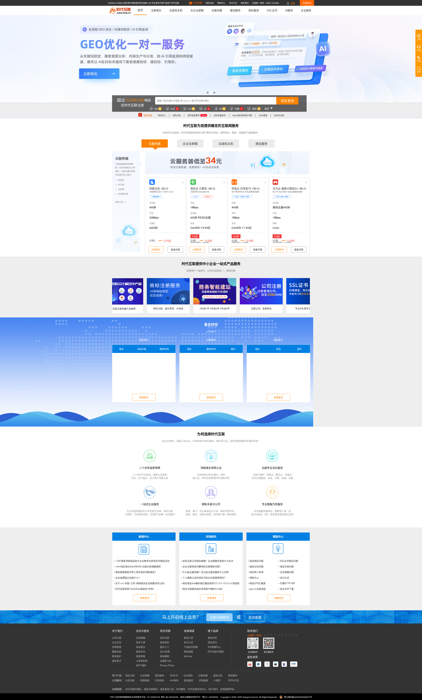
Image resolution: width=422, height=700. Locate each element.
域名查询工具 (167, 689)
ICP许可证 (233, 680)
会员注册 (164, 637)
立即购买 (156, 249)
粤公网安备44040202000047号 (298, 697)
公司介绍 (116, 637)
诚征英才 (116, 660)
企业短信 (188, 675)
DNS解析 (180, 689)
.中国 (236, 108)
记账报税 (203, 680)
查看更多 (144, 397)
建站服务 (235, 10)
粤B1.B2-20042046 (169, 697)
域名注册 (130, 675)
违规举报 (140, 656)
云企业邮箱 (197, 10)
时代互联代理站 (216, 651)
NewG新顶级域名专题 (242, 115)
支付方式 (188, 642)
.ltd (220, 108)
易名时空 (212, 637)
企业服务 (306, 10)
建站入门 (164, 646)
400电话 (174, 680)
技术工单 (140, 642)
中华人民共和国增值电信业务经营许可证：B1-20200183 (135, 697)
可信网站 (159, 680)
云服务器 (216, 10)
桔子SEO (213, 689)
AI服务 (289, 10)
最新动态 (116, 651)
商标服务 (253, 10)
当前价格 (141, 348)
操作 (233, 348)
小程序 (218, 680)
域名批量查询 (220, 115)
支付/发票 (165, 651)
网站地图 (188, 651)
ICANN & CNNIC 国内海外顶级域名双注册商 (128, 2)
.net (189, 108)
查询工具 (188, 637)
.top (156, 108)
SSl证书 (174, 675)
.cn (205, 108)
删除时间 (211, 348)
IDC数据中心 (214, 646)
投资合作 (140, 651)
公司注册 (130, 680)
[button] (208, 93)
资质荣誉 (116, 646)
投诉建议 (140, 646)
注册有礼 (307, 2)
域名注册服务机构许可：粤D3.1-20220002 (199, 697)
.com (172, 108)
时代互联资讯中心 (197, 689)
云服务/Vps (165, 660)
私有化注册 (279, 115)
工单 (419, 39)
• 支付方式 (283, 577)
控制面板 (144, 680)
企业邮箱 (144, 675)
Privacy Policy (167, 665)
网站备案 (164, 656)
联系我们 (116, 656)
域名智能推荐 (194, 115)
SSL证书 (272, 10)
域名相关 (164, 642)
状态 (278, 348)
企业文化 (116, 642)
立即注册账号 (219, 617)
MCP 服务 (141, 665)
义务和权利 (142, 660)
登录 (293, 3)
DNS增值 (263, 115)
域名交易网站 (151, 689)
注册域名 (156, 10)
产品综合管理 (191, 646)
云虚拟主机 (175, 10)
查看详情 (175, 249)
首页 (140, 10)
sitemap (188, 656)
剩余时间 (164, 348)
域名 (121, 348)
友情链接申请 (227, 689)
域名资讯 (212, 642)
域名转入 (162, 115)
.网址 (254, 108)
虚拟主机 (217, 675)
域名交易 (177, 115)
